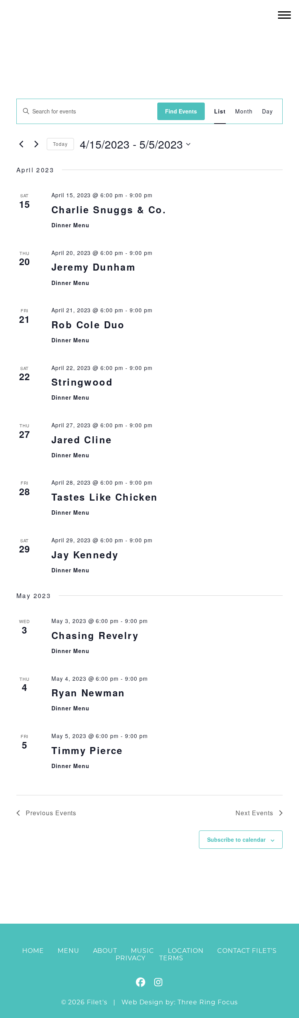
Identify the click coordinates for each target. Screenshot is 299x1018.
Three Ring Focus (208, 1002)
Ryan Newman (88, 692)
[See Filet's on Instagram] (158, 983)
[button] (284, 14)
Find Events (181, 111)
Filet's (149, 31)
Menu (68, 950)
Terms (171, 958)
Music (142, 950)
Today (60, 143)
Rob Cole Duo (88, 324)
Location (186, 950)
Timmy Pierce (87, 750)
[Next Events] (36, 144)
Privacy (131, 958)
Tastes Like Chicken (104, 496)
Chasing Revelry (95, 635)
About (105, 950)
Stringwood (82, 381)
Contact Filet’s (247, 950)
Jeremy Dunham (93, 266)
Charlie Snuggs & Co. (108, 209)
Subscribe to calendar (236, 839)
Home (33, 950)
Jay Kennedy (84, 554)
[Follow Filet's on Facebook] (141, 983)
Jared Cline (81, 439)
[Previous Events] (21, 144)
